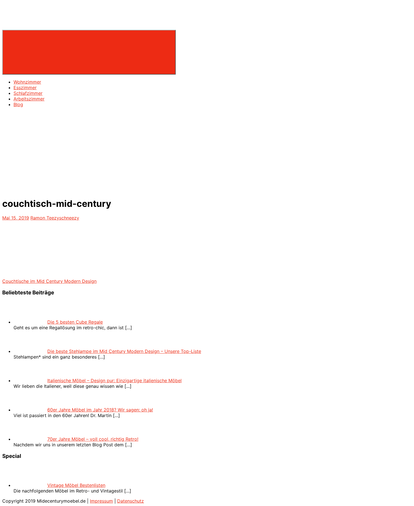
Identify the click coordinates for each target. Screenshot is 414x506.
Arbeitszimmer (29, 99)
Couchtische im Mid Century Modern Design (49, 281)
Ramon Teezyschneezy (54, 218)
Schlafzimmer (28, 93)
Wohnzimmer (27, 82)
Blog (18, 104)
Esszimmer (25, 87)
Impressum (101, 501)
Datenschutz (130, 501)
